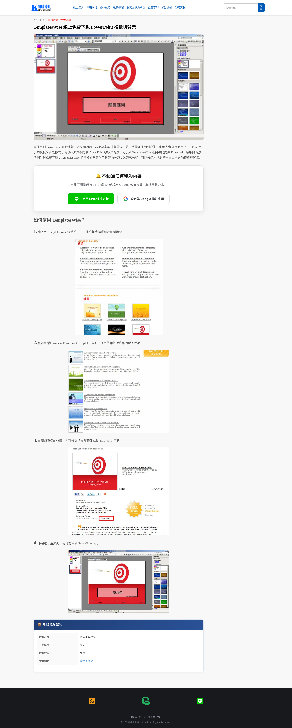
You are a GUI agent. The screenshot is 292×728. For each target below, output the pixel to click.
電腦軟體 (91, 7)
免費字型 (153, 7)
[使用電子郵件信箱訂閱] (146, 701)
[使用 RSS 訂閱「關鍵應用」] (92, 701)
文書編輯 (65, 20)
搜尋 (261, 7)
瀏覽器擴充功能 (135, 7)
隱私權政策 (154, 717)
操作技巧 (105, 7)
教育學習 (118, 7)
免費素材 (180, 7)
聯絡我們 (136, 717)
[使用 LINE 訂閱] (200, 701)
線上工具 (78, 7)
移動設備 (166, 7)
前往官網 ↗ (86, 661)
